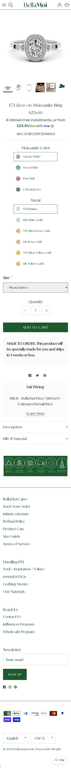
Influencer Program (18, 624)
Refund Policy (14, 521)
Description (12, 427)
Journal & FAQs (14, 576)
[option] (35, 45)
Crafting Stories (15, 584)
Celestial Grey (32, 189)
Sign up (15, 674)
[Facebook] (4, 687)
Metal (35, 200)
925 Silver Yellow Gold (37, 252)
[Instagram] (10, 687)
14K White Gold (32, 220)
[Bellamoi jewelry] (35, 5)
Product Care (13, 529)
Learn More (35, 413)
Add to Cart (35, 327)
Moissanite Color (35, 148)
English (12, 738)
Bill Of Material (15, 438)
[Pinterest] (15, 687)
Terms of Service (16, 544)
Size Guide (11, 536)
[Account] (58, 5)
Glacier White (32, 156)
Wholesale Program (19, 631)
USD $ (40, 738)
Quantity (35, 301)
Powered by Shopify (48, 749)
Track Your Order (16, 506)
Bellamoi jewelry (23, 749)
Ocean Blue (30, 167)
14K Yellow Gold (33, 263)
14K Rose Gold (32, 242)
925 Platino (30, 209)
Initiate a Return (16, 514)
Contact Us (12, 616)
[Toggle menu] (4, 5)
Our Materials (14, 591)
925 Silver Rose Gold (36, 231)
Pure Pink (29, 178)
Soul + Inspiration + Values (23, 569)
